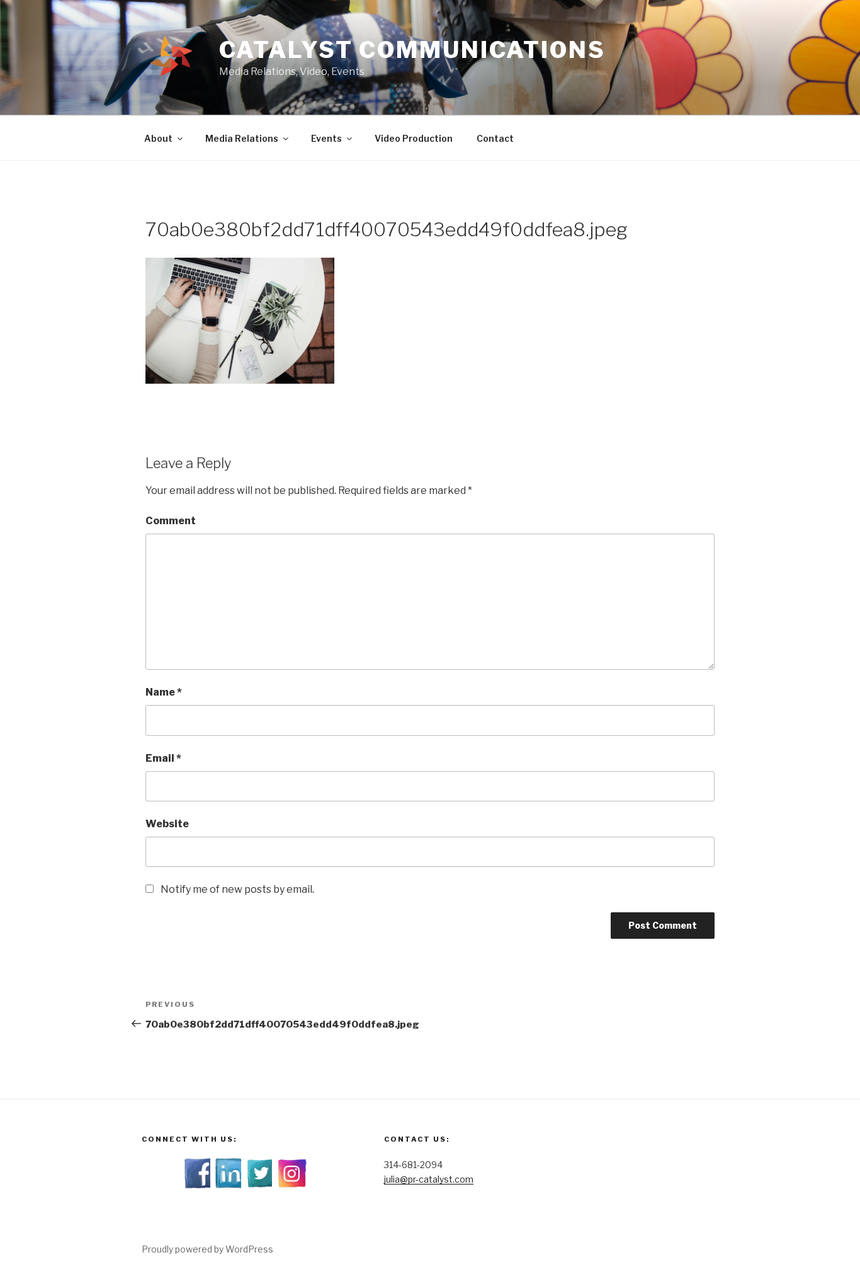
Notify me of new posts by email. (237, 889)
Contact (495, 138)
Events (326, 138)
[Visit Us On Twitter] (261, 1184)
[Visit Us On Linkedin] (230, 1184)
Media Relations (241, 138)
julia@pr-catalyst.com (428, 1179)
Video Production (414, 138)
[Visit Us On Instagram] (291, 1184)
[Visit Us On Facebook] (199, 1184)
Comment (170, 521)
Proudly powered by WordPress (207, 1249)
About (158, 138)
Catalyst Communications (412, 50)
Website (167, 824)
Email (163, 758)
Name (163, 692)
